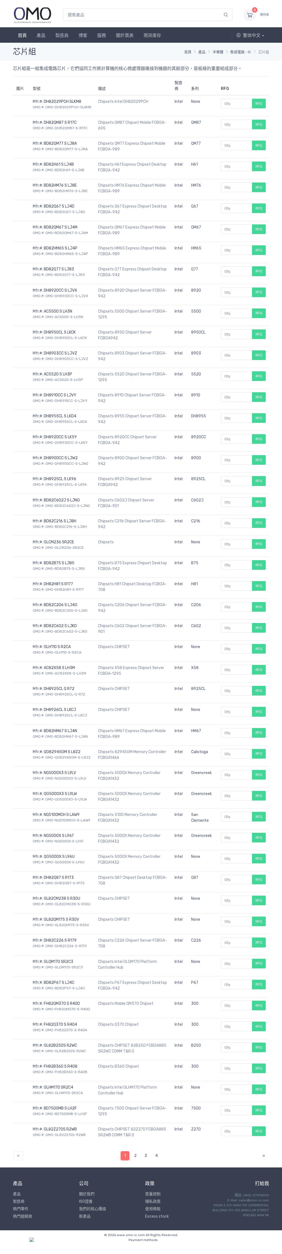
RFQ (259, 103)
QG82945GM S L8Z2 (62, 752)
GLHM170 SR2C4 (58, 1087)
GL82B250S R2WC (60, 1045)
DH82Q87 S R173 (59, 877)
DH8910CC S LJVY (60, 395)
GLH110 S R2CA (57, 647)
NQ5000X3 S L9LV (60, 772)
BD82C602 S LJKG (60, 626)
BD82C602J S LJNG (62, 500)
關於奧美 (125, 35)
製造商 (62, 35)
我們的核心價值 (92, 1209)
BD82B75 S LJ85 (59, 563)
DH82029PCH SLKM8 (62, 101)
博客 (82, 35)
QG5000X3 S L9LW (60, 793)
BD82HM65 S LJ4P (60, 248)
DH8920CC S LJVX (60, 290)
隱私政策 (153, 1201)
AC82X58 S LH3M (59, 667)
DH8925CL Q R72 (59, 688)
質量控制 (153, 1194)
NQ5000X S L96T (59, 835)
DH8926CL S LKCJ (60, 709)
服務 (101, 35)
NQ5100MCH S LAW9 (62, 814)
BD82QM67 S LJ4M (60, 227)
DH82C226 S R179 (60, 940)
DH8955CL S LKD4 (60, 416)
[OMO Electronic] (32, 14)
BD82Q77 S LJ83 (59, 269)
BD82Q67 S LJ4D (59, 206)
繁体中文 (252, 35)
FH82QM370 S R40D (62, 1003)
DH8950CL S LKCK (60, 332)
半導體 (218, 52)
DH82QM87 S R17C (60, 122)
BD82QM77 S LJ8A (60, 143)
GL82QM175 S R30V (61, 919)
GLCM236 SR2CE (59, 542)
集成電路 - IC (240, 52)
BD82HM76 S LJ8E (60, 185)
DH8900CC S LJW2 (61, 458)
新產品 (85, 1216)
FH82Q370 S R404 (60, 1024)
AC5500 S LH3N (58, 311)
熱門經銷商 (22, 1216)
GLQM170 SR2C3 (58, 961)
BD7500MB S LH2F (60, 1108)
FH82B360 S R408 (60, 1066)
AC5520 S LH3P (58, 374)
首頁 (22, 35)
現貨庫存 (152, 35)
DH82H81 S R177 (58, 584)
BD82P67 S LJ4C (59, 982)
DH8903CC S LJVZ (60, 353)
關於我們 (86, 1194)
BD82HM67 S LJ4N (60, 731)
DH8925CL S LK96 (60, 479)
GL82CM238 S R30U (62, 898)
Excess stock (157, 1216)
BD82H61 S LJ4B (59, 164)
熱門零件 (20, 1209)
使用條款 (153, 1209)
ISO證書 (86, 1201)
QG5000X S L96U (59, 856)
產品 (41, 35)
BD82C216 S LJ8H (60, 521)
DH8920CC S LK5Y (60, 437)
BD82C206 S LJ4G (60, 605)
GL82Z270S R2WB (60, 1129)
